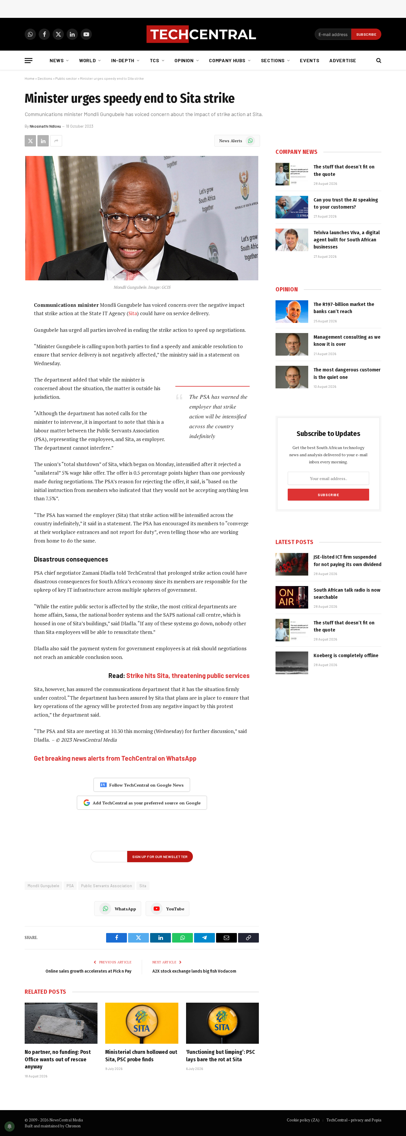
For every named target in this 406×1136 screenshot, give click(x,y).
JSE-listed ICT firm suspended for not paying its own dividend (347, 560)
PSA (70, 885)
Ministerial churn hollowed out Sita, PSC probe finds (141, 1055)
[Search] (378, 60)
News (57, 60)
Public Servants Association (106, 885)
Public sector (66, 78)
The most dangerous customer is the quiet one (347, 373)
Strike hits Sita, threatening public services (188, 675)
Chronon (73, 1126)
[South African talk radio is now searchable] (292, 597)
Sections (273, 60)
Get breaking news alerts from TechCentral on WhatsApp (115, 758)
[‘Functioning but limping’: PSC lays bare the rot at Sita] (222, 1023)
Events (309, 60)
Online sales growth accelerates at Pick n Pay (88, 971)
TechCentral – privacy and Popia (353, 1120)
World (87, 60)
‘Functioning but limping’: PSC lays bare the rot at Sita (220, 1055)
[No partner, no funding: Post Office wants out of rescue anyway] (61, 1023)
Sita (132, 313)
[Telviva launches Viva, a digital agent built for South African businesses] (292, 240)
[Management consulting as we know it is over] (292, 344)
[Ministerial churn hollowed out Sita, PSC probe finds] (141, 1023)
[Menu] (28, 60)
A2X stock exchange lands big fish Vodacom (194, 971)
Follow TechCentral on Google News (146, 785)
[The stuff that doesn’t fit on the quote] (292, 174)
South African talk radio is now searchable (347, 593)
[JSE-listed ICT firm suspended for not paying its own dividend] (292, 564)
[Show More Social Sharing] (56, 140)
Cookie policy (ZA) (303, 1120)
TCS (154, 60)
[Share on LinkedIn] (43, 140)
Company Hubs (227, 60)
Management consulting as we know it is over (347, 340)
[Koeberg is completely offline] (292, 662)
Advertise (342, 60)
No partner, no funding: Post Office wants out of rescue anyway (58, 1059)
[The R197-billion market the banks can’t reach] (292, 311)
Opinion (183, 60)
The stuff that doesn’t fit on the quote (344, 170)
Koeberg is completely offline (346, 655)
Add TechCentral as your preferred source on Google (147, 803)
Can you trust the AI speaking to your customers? (346, 203)
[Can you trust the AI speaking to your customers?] (292, 207)
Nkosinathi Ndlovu (45, 126)
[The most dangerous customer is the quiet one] (292, 377)
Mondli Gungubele (43, 885)
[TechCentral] (203, 34)
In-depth (122, 60)
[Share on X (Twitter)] (30, 140)
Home (29, 78)
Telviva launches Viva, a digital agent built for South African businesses (347, 239)
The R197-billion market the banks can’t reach (344, 308)
